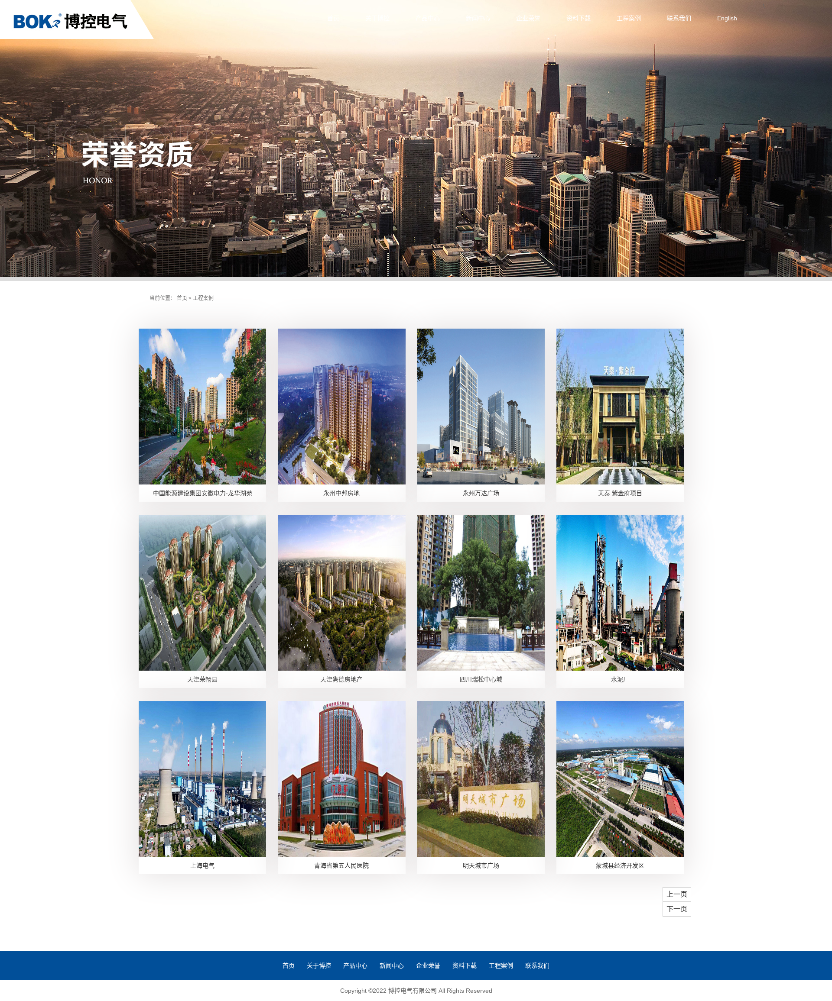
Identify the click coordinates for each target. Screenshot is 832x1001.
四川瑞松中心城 (481, 679)
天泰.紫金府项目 (620, 493)
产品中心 (428, 18)
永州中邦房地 (341, 493)
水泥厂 (620, 679)
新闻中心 (478, 18)
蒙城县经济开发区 (620, 865)
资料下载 (578, 18)
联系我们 (679, 18)
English (727, 18)
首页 (333, 18)
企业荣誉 (528, 18)
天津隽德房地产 (341, 679)
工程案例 (629, 18)
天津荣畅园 (202, 679)
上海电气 (202, 865)
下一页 (676, 909)
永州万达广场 (481, 493)
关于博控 (377, 18)
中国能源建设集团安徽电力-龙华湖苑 (202, 493)
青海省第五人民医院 (341, 865)
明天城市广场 (481, 865)
